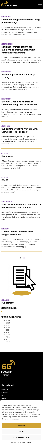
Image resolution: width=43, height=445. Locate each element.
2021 (7, 330)
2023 (8, 325)
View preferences (21, 437)
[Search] (33, 5)
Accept (21, 425)
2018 (7, 337)
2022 (8, 328)
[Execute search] (2, 312)
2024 (8, 323)
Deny (21, 431)
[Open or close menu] (39, 5)
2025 (8, 321)
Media (4, 395)
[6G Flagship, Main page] (9, 3)
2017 (7, 339)
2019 (8, 335)
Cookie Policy (16, 442)
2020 (8, 332)
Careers (4, 393)
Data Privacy (26, 442)
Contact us (5, 390)
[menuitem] (20, 389)
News (3, 398)
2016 (8, 342)
